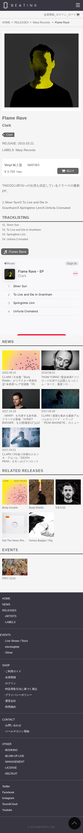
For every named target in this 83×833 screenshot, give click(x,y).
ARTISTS (10, 616)
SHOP (6, 665)
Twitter (6, 786)
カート (72, 14)
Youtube (7, 810)
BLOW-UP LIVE (14, 756)
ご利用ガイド (13, 671)
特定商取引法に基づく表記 (21, 689)
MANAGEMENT (14, 761)
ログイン (61, 14)
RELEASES (21, 22)
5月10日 (61, 507)
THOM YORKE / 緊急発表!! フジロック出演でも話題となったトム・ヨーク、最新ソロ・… (60, 381)
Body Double (10, 507)
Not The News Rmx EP (16, 540)
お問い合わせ (13, 725)
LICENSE (11, 767)
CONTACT (8, 719)
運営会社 (10, 700)
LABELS (10, 622)
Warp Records (41, 22)
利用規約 (10, 706)
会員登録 (49, 14)
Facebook (8, 792)
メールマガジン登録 (17, 731)
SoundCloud (9, 804)
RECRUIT (11, 773)
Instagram (8, 798)
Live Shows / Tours (16, 640)
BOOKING (11, 750)
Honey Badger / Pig (40, 540)
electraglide (12, 646)
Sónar (9, 652)
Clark (9, 134)
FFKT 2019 (8, 578)
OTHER (7, 744)
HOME (6, 22)
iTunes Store (17, 251)
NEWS (6, 604)
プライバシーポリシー (18, 694)
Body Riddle (36, 507)
